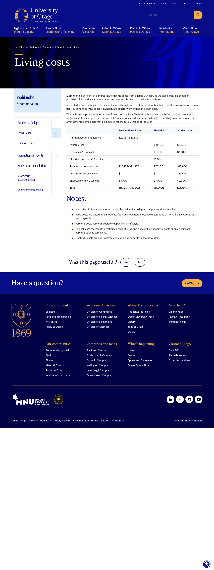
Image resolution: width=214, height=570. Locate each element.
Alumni (174, 3)
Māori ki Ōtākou (55, 365)
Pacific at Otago (55, 370)
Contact (198, 3)
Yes (126, 262)
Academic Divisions (101, 305)
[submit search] (198, 15)
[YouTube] (198, 399)
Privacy (105, 420)
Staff (163, 3)
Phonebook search (179, 355)
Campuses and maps (102, 344)
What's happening (141, 344)
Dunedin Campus (96, 360)
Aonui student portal (57, 350)
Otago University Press (141, 316)
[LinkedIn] (170, 399)
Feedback (44, 420)
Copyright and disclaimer (85, 420)
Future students (30, 47)
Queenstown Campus (99, 375)
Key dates (51, 321)
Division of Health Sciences (102, 316)
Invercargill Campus (98, 370)
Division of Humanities (99, 321)
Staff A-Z (174, 350)
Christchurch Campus (99, 355)
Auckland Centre (96, 350)
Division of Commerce (99, 311)
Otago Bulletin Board (139, 365)
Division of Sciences (98, 326)
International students (58, 375)
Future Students (58, 305)
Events (131, 355)
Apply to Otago (54, 326)
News (131, 350)
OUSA (131, 331)
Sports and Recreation (140, 360)
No (140, 262)
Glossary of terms (61, 420)
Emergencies (176, 311)
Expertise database (179, 360)
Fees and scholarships (58, 316)
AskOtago (190, 283)
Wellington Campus (97, 365)
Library (186, 3)
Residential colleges (139, 311)
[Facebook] (180, 399)
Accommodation (52, 47)
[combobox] (169, 15)
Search (32, 420)
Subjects (50, 311)
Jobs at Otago (136, 326)
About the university (143, 305)
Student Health (177, 321)
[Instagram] (189, 399)
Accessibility (118, 420)
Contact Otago (180, 344)
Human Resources (179, 316)
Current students (147, 3)
